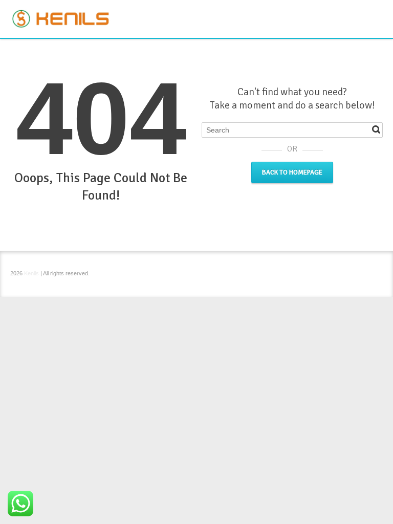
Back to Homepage (292, 172)
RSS (376, 12)
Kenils (31, 273)
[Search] (376, 129)
